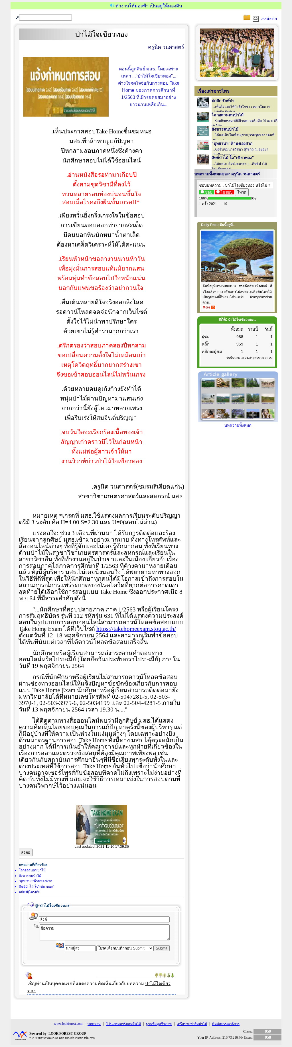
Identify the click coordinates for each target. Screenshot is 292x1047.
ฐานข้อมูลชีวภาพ (159, 1024)
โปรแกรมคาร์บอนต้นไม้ (123, 1024)
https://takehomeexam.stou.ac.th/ (136, 628)
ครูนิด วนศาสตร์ (166, 47)
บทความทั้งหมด (238, 425)
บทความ (94, 1024)
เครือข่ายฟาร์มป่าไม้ (192, 1024)
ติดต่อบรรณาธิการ (226, 1024)
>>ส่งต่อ (269, 18)
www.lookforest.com (68, 1024)
